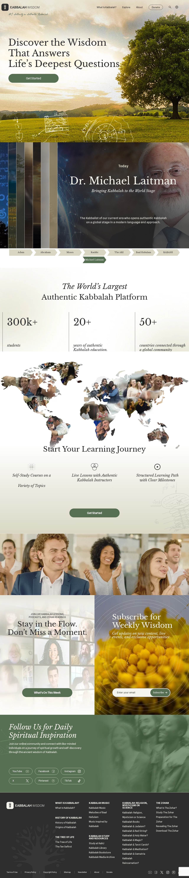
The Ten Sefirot (63, 846)
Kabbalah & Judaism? (133, 826)
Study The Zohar (165, 812)
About (139, 7)
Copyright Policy (50, 872)
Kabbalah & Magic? (132, 840)
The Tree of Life (63, 842)
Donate (156, 7)
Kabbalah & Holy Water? (135, 835)
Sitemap (67, 872)
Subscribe (158, 692)
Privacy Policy (30, 872)
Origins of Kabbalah (65, 827)
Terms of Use (11, 872)
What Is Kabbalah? (106, 7)
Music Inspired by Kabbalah (98, 824)
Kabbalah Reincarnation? (130, 860)
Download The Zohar (167, 830)
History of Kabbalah (65, 822)
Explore (126, 7)
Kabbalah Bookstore (100, 852)
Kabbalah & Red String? (134, 831)
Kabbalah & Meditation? (135, 849)
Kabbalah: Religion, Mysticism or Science (133, 815)
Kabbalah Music (97, 807)
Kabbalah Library (98, 848)
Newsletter (82, 872)
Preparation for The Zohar (166, 819)
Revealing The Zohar (167, 826)
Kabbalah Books (131, 821)
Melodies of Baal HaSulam (98, 814)
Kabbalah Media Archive (102, 857)
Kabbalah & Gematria (133, 853)
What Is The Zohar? (166, 807)
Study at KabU (96, 843)
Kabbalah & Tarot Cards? (135, 844)
